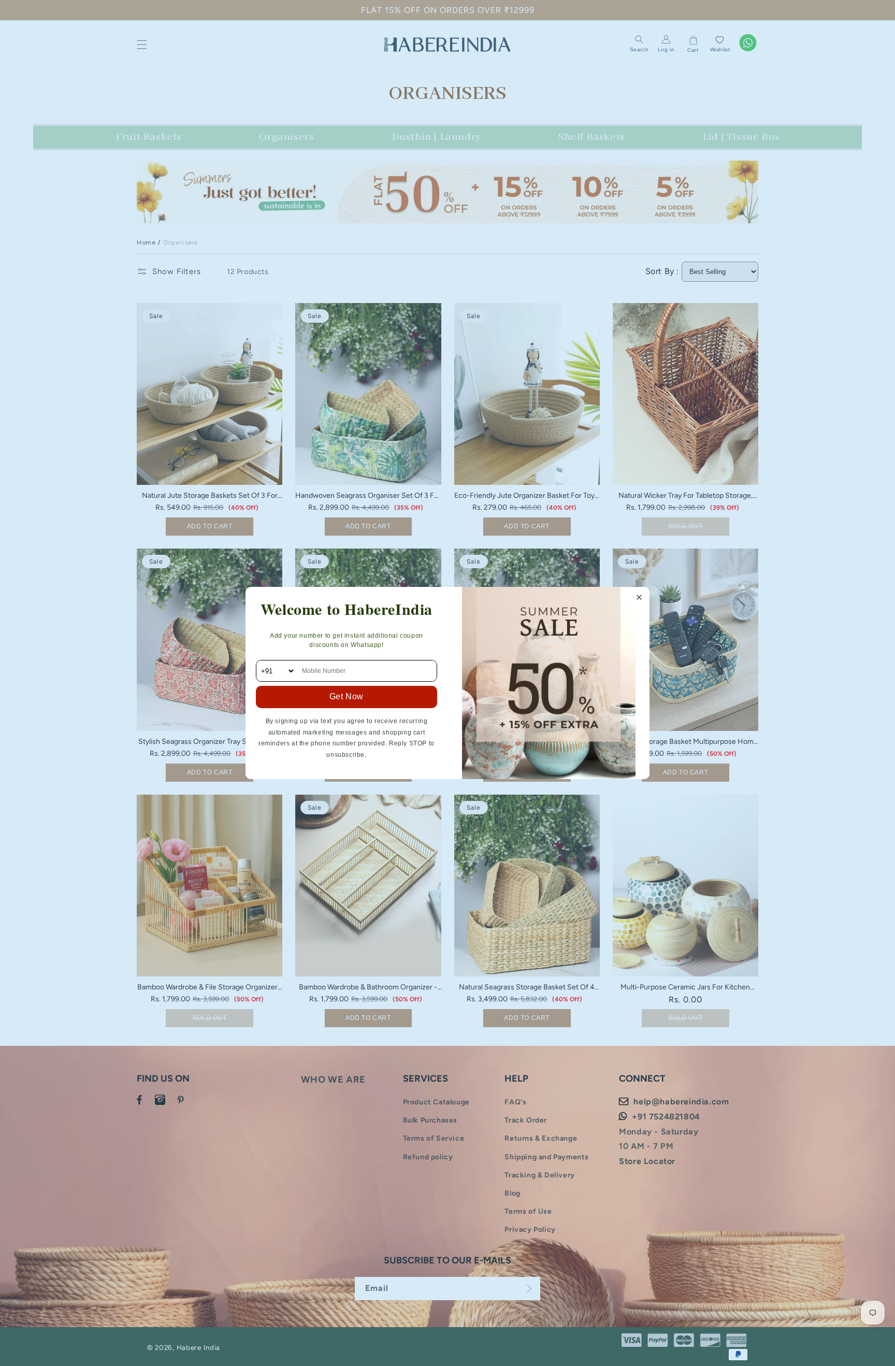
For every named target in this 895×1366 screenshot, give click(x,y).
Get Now (346, 696)
